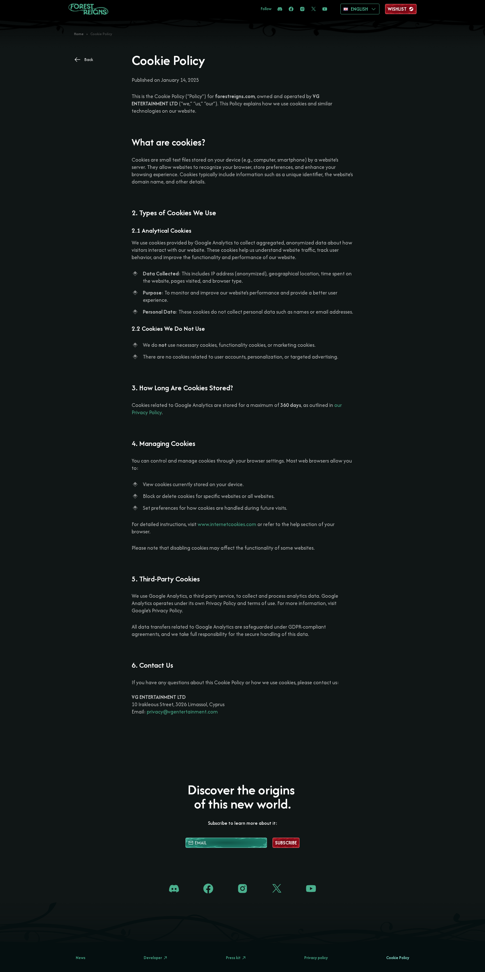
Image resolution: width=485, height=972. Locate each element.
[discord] (280, 9)
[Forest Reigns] (88, 9)
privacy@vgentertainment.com (182, 711)
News (80, 957)
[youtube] (325, 9)
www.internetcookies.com (226, 524)
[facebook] (291, 9)
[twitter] (313, 9)
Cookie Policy (397, 957)
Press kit (233, 957)
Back (88, 59)
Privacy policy (316, 957)
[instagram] (302, 9)
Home (79, 34)
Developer (153, 957)
